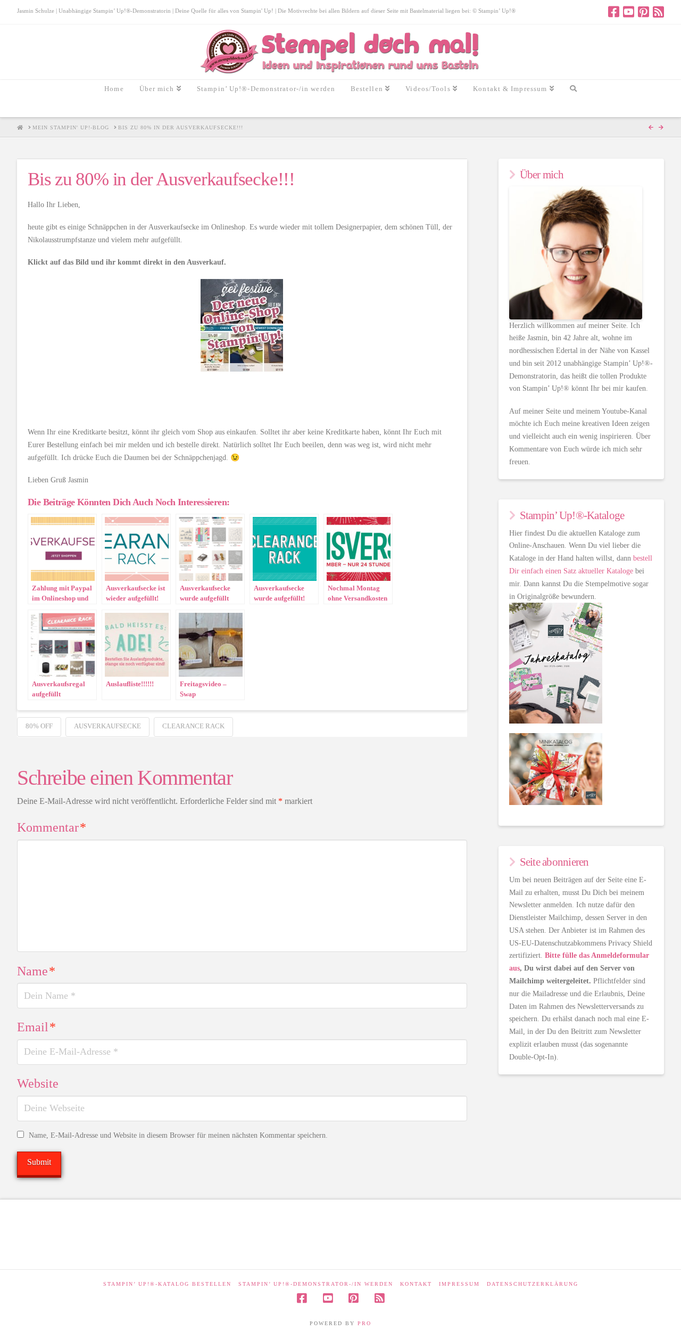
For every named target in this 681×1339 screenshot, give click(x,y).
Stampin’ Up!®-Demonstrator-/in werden (315, 1284)
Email (36, 1027)
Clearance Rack (193, 726)
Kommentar (51, 827)
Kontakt (416, 1284)
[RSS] (658, 11)
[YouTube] (628, 11)
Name (36, 971)
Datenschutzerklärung (532, 1284)
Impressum (459, 1284)
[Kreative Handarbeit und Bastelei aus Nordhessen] (340, 52)
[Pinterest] (643, 11)
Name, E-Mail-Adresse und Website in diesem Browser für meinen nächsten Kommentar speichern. (178, 1135)
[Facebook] (613, 11)
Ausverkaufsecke (107, 726)
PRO (364, 1323)
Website (38, 1083)
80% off (39, 726)
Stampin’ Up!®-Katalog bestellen (167, 1284)
